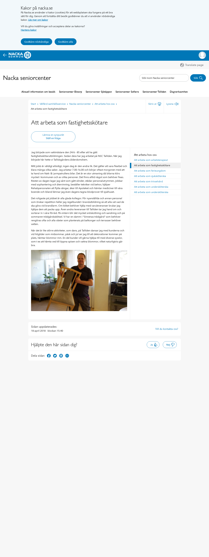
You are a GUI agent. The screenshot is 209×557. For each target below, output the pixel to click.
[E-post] (67, 355)
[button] (202, 55)
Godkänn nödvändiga (36, 41)
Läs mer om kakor (38, 19)
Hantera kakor (29, 30)
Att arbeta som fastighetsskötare (152, 165)
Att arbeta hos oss (145, 154)
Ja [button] (151, 344)
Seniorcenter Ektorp (70, 91)
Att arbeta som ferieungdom (150, 170)
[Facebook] (49, 355)
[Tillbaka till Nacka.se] (17, 55)
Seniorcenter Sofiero (127, 91)
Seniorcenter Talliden (154, 91)
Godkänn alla (65, 41)
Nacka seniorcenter (27, 77)
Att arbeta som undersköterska (151, 186)
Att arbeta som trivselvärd (148, 181)
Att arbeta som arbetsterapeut (151, 160)
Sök (196, 78)
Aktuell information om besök (38, 91)
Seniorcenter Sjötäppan (99, 91)
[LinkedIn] (61, 355)
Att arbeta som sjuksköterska (150, 176)
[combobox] (164, 78)
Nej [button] (168, 344)
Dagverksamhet (179, 91)
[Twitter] (55, 355)
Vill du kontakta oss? (166, 328)
